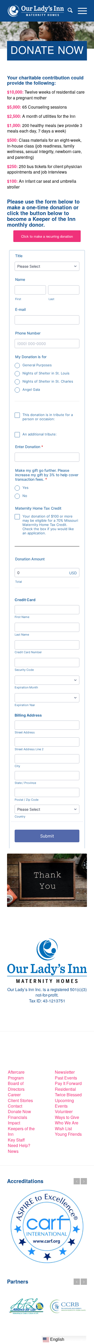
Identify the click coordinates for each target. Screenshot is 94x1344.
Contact (15, 1106)
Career (14, 1095)
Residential (65, 1089)
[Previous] (77, 1181)
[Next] (84, 1181)
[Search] (67, 10)
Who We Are (66, 1123)
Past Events (66, 1078)
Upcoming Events (64, 1103)
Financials (17, 1117)
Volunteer (64, 1111)
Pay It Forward (68, 1083)
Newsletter (65, 1072)
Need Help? (19, 1145)
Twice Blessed (68, 1095)
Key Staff (16, 1140)
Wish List (63, 1128)
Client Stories (20, 1100)
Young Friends (68, 1134)
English (56, 1339)
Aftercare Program (16, 1075)
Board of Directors (16, 1086)
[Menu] (80, 10)
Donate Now (19, 1111)
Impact (14, 1123)
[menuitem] (67, 10)
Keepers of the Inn (21, 1131)
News (13, 1151)
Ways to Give (67, 1117)
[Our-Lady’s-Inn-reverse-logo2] (39, 10)
